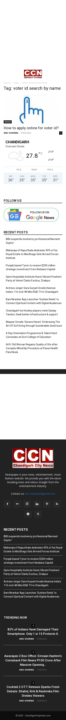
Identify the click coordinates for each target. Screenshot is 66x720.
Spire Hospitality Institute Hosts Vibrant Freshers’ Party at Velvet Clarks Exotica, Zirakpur (34, 278)
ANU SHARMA (11, 132)
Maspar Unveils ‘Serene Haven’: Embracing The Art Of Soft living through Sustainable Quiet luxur (34, 323)
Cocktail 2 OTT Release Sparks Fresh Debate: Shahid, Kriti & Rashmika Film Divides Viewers (33, 691)
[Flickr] (17, 504)
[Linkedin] (37, 504)
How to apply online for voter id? (31, 128)
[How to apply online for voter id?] (33, 109)
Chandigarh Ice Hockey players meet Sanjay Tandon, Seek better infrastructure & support (32, 312)
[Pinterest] (47, 504)
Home (7, 82)
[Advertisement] (33, 34)
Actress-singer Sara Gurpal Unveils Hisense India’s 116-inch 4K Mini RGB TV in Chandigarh (32, 290)
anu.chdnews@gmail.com (40, 493)
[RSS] (56, 504)
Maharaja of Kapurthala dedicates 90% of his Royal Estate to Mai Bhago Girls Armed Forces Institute (32, 254)
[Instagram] (27, 504)
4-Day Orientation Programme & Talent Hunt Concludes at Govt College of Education (31, 335)
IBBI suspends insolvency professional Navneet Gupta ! (33, 241)
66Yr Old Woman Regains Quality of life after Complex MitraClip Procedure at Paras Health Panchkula (32, 348)
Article (8, 122)
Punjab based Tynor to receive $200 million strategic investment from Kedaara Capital (30, 267)
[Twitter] (38, 514)
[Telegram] (28, 514)
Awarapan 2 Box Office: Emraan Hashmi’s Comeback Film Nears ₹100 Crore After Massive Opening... (33, 660)
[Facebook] (7, 504)
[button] (6, 74)
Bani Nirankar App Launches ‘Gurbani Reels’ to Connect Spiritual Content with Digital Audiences (34, 301)
